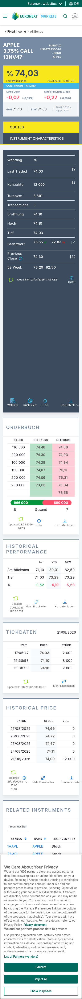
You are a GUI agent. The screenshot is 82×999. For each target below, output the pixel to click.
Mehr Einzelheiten (36, 606)
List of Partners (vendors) (21, 956)
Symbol (16, 838)
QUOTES (17, 127)
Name (38, 838)
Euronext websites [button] (43, 3)
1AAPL (12, 846)
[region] (41, 926)
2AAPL (13, 854)
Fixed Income (16, 31)
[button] (20, 258)
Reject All (41, 979)
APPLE (37, 846)
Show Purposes (41, 991)
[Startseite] (34, 16)
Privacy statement (35, 924)
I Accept (41, 967)
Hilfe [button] (39, 525)
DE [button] (76, 3)
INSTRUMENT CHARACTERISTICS (37, 138)
